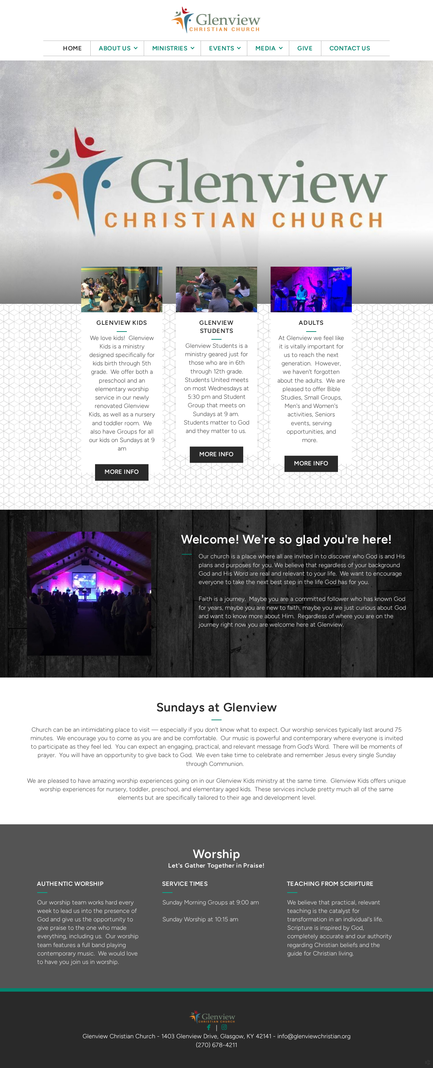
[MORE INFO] (122, 463)
